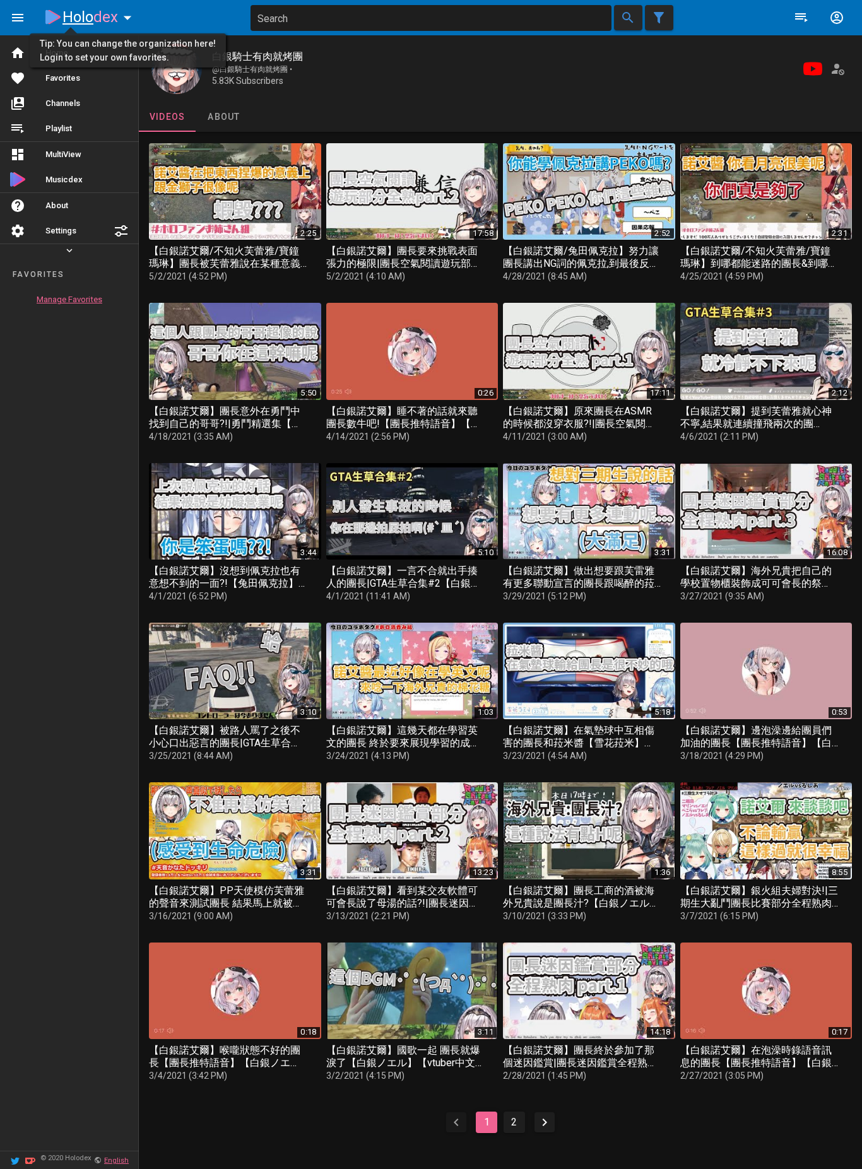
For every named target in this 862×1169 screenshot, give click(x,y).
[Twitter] (15, 1160)
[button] (121, 230)
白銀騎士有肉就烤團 (257, 56)
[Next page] (544, 1122)
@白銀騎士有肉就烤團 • (252, 69)
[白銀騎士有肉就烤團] (176, 69)
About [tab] (224, 117)
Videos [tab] (168, 117)
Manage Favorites (69, 299)
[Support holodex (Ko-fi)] (30, 1160)
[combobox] (431, 18)
